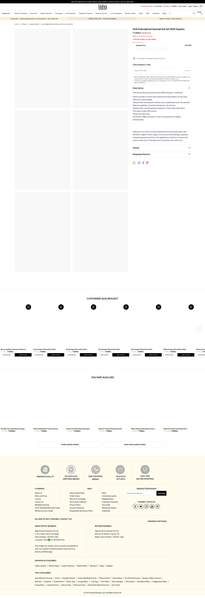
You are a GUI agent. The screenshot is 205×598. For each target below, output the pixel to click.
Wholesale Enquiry (109, 508)
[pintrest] (157, 506)
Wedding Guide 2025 (147, 6)
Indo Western (71, 13)
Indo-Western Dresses (44, 578)
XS (139, 49)
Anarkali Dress (53, 585)
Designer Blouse (68, 578)
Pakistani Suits (79, 585)
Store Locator (183, 6)
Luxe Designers (116, 13)
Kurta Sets (116, 585)
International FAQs (77, 493)
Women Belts (82, 566)
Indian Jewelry (40, 566)
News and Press (41, 496)
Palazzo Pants (104, 578)
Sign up (195, 6)
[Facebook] (135, 506)
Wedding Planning (42, 505)
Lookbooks (106, 511)
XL (165, 49)
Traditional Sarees (85, 13)
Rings (102, 566)
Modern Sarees (101, 13)
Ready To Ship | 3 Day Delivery (171, 19)
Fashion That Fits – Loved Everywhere (102, 19)
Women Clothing (21, 13)
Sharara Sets (66, 585)
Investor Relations (77, 508)
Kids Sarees (130, 581)
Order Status (75, 496)
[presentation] (6, 329)
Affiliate (174, 6)
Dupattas (47, 581)
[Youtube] (152, 506)
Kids (147, 13)
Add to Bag (23, 355)
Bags (164, 13)
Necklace (93, 566)
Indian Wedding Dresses (87, 578)
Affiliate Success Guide (44, 511)
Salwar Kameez (46, 13)
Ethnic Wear (117, 578)
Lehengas (59, 13)
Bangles (110, 566)
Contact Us (39, 502)
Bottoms (38, 581)
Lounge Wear (83, 581)
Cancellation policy (109, 496)
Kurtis (57, 578)
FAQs (104, 493)
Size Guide (188, 45)
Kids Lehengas (117, 581)
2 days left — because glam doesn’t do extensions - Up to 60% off (34, 19)
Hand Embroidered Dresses (98, 585)
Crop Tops (94, 581)
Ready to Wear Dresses (152, 578)
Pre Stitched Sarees (132, 578)
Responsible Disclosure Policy (81, 511)
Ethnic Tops (70, 581)
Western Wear (130, 13)
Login (190, 6)
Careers (38, 499)
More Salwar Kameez (70, 445)
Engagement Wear (159, 581)
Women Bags (54, 566)
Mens (141, 13)
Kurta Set (33, 13)
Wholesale (167, 6)
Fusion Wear (40, 585)
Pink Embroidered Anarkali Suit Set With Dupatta (57, 24)
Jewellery (155, 13)
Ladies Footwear (68, 566)
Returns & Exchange (78, 499)
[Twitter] (140, 506)
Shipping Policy (108, 499)
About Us (38, 493)
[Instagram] (146, 506)
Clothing (24, 24)
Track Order (158, 6)
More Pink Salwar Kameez (135, 445)
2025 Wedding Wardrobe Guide (47, 508)
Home (16, 24)
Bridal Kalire (59, 581)
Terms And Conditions (78, 502)
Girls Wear (105, 581)
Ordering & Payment (110, 502)
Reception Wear (143, 581)
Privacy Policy (75, 505)
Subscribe (161, 493)
